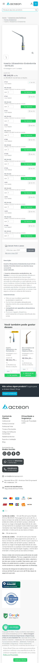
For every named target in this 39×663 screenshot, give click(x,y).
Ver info (32, 82)
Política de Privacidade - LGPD (29, 422)
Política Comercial (8, 424)
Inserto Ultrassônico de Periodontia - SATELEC (11, 349)
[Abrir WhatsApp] (34, 658)
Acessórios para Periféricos (17, 18)
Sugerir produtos (9, 393)
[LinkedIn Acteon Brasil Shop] (18, 453)
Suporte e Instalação (9, 439)
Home (4, 18)
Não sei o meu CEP (11, 253)
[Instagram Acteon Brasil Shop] (9, 453)
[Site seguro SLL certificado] (11, 616)
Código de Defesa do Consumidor (9, 433)
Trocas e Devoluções (9, 429)
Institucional (6, 421)
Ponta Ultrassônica (10, 20)
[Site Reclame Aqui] (11, 584)
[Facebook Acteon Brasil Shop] (13, 453)
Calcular (31, 250)
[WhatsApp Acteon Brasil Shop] (4, 453)
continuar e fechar (20, 660)
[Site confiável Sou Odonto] (11, 627)
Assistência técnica (8, 436)
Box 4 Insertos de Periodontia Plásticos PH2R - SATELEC (28, 349)
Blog (3, 442)
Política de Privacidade (10, 655)
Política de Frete (7, 426)
